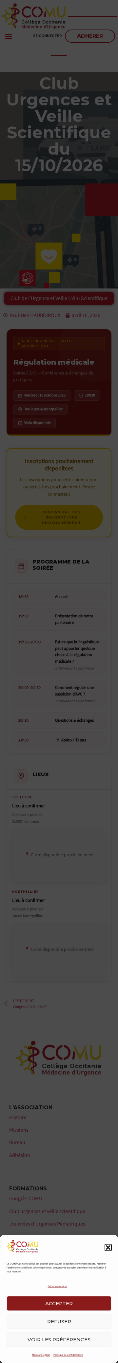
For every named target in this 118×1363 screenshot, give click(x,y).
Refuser (59, 1321)
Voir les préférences (59, 1339)
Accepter (59, 1303)
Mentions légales (41, 1355)
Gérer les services (57, 1286)
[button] (108, 1247)
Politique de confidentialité (68, 1355)
